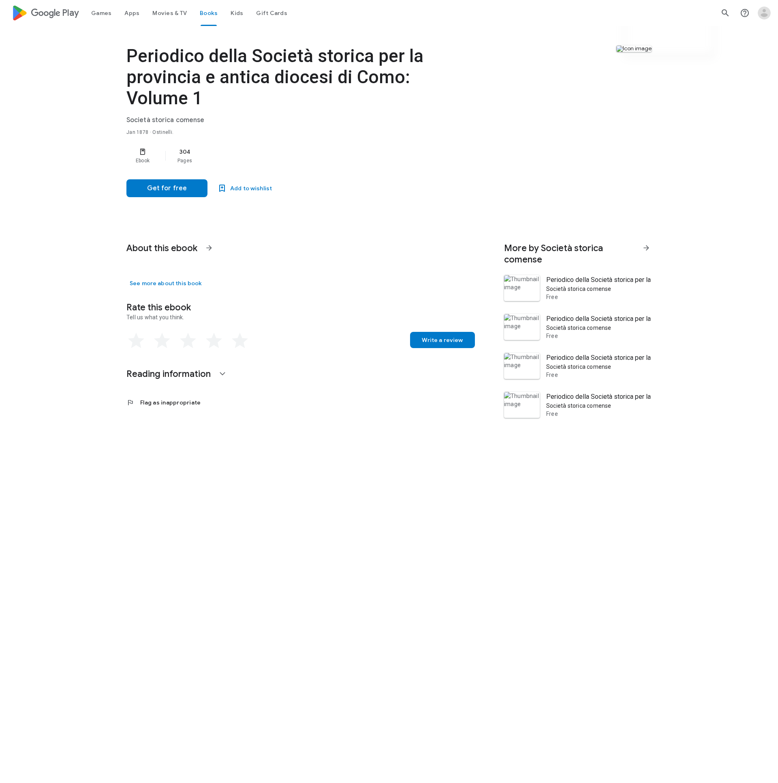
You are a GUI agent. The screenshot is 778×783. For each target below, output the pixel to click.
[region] (288, 156)
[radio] (136, 341)
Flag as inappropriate (163, 402)
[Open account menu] (764, 13)
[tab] (101, 13)
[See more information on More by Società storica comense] (646, 248)
